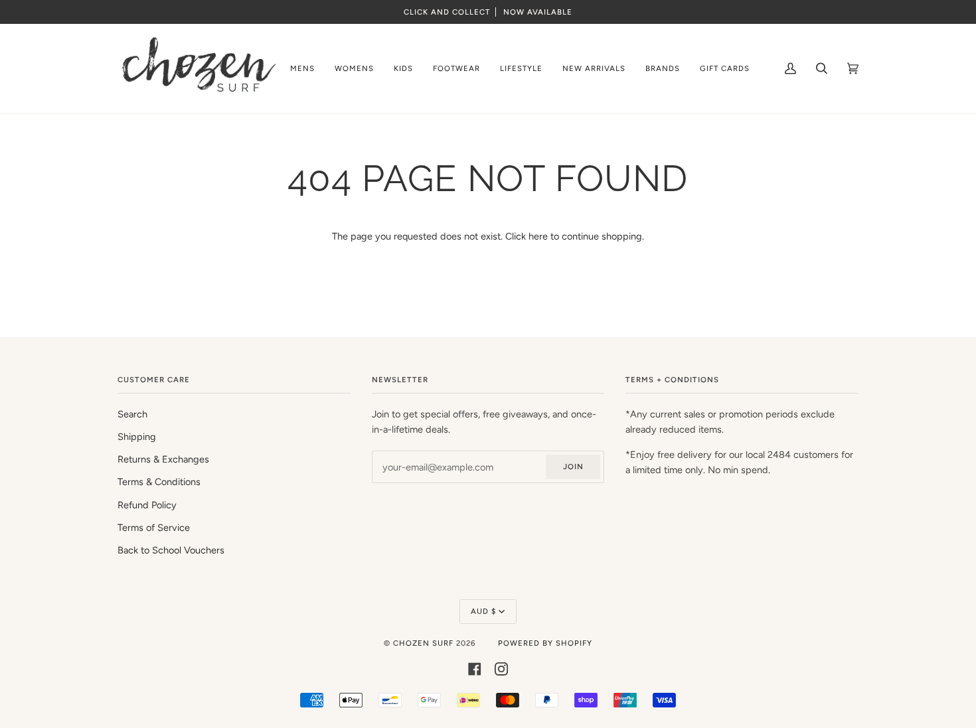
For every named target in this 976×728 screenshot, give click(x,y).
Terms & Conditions (159, 482)
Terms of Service (154, 528)
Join (573, 466)
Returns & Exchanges (163, 459)
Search (132, 414)
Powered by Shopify (545, 643)
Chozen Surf (424, 643)
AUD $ (483, 611)
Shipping (137, 437)
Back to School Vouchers (171, 550)
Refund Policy (147, 505)
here (538, 236)
